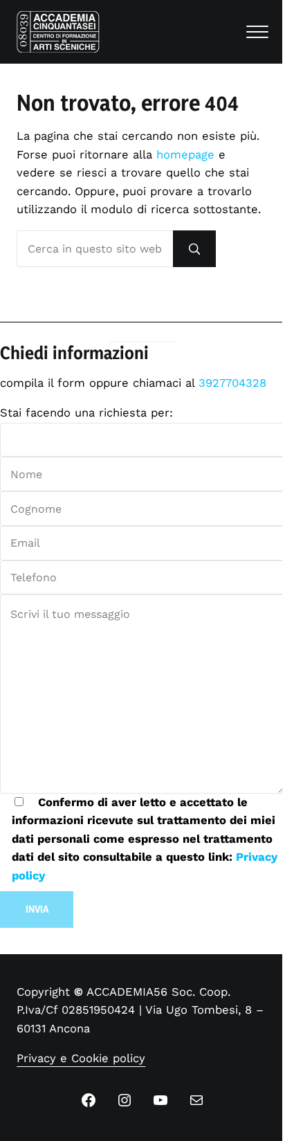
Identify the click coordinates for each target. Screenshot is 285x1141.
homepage (185, 154)
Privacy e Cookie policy (81, 1058)
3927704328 (232, 383)
